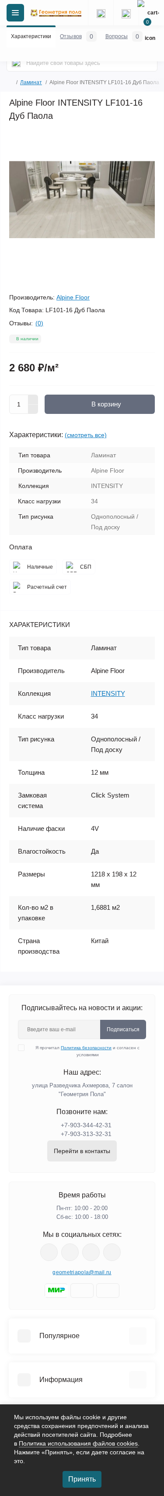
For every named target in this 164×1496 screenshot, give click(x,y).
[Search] (16, 62)
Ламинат (31, 82)
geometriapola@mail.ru (81, 1272)
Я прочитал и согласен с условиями (87, 1051)
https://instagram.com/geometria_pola (49, 1252)
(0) (39, 323)
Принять (82, 1479)
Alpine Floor (73, 297)
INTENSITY (108, 693)
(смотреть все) (86, 434)
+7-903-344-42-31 (86, 1125)
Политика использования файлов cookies (78, 1443)
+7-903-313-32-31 (86, 1133)
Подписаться (123, 1029)
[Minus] (33, 409)
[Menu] (15, 12)
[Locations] (100, 12)
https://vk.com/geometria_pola (91, 1252)
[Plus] (33, 399)
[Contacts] (126, 12)
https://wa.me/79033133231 (70, 1252)
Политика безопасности (86, 1047)
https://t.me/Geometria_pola (112, 1252)
